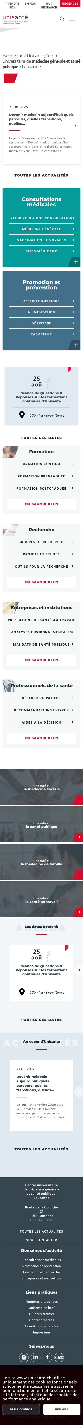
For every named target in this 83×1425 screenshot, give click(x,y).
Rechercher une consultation (41, 218)
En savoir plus (41, 504)
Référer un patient (41, 697)
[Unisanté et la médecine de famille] (79, 875)
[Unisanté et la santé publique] (79, 837)
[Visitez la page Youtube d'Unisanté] (59, 1357)
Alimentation (41, 312)
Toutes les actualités (41, 175)
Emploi (30, 4)
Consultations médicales (41, 1259)
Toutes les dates (41, 438)
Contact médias (41, 1319)
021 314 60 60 (41, 1219)
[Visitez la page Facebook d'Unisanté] (47, 1357)
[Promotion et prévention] (76, 345)
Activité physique (41, 301)
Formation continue (41, 464)
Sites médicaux (41, 251)
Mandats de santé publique (41, 644)
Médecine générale (41, 229)
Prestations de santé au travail (41, 619)
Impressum (41, 1332)
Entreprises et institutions (41, 1277)
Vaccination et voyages (41, 240)
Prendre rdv (13, 5)
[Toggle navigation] (72, 19)
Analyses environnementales (41, 632)
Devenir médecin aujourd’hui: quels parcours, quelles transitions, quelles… (41, 119)
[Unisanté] (9, 78)
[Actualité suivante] (75, 126)
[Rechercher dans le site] (62, 19)
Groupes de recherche (41, 541)
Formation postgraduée (42, 488)
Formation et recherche (41, 1271)
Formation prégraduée (41, 476)
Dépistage (41, 323)
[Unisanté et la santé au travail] (79, 912)
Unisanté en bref (41, 1307)
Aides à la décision (42, 722)
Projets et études (41, 554)
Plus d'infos (21, 1409)
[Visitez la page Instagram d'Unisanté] (24, 1357)
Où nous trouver (41, 1313)
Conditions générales (41, 1325)
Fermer (62, 1409)
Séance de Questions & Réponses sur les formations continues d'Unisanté (41, 397)
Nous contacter (41, 1239)
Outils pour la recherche (41, 566)
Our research (49, 5)
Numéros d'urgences (42, 1301)
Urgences (70, 4)
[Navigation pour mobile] (72, 18)
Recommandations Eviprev (41, 710)
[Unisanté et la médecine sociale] (79, 800)
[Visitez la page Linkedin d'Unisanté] (35, 1357)
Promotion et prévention (41, 1265)
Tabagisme (41, 334)
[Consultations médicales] (76, 262)
